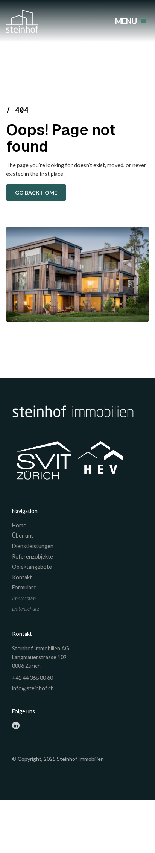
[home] (23, 21)
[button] (129, 21)
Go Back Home (36, 192)
